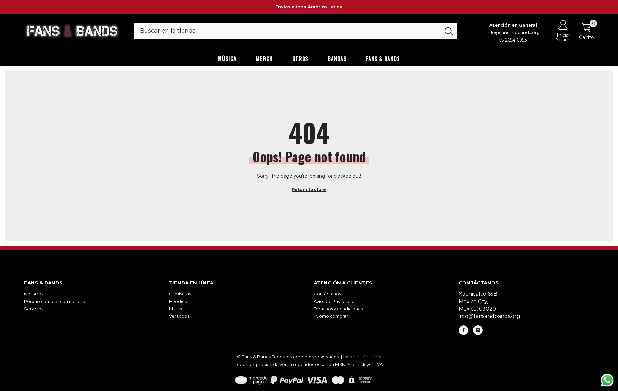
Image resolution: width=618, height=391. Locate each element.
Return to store (309, 189)
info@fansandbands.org (513, 32)
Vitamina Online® (362, 356)
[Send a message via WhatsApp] (607, 380)
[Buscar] (295, 31)
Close (494, 248)
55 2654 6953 (513, 40)
